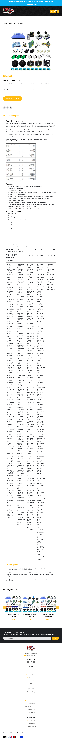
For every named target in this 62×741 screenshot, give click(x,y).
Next (57, 607)
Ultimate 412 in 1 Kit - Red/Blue (13, 615)
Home (4, 17)
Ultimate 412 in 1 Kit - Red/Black (48, 615)
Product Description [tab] (11, 116)
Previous (4, 607)
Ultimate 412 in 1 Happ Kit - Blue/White (31, 615)
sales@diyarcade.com (32, 655)
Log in (28, 4)
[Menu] (58, 11)
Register (34, 4)
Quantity (6, 89)
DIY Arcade (15, 733)
